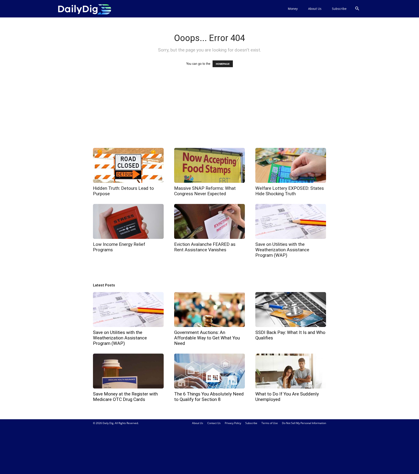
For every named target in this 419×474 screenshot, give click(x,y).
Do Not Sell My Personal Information (304, 423)
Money (293, 9)
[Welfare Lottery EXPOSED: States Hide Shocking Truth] (290, 165)
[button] (357, 9)
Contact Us (214, 423)
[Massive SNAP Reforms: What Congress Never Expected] (209, 165)
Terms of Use (269, 423)
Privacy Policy (233, 423)
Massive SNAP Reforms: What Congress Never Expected (205, 191)
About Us (314, 9)
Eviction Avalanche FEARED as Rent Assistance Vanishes (204, 247)
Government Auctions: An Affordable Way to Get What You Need (207, 338)
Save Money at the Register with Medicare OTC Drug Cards (125, 396)
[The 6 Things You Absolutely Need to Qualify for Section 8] (209, 371)
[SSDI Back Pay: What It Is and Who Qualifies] (290, 309)
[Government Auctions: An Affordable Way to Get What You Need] (209, 309)
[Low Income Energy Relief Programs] (128, 221)
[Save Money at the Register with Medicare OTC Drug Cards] (128, 371)
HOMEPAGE (223, 63)
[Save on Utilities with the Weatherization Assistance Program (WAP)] (290, 221)
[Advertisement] (209, 111)
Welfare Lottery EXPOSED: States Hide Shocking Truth (289, 191)
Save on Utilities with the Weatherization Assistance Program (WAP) (282, 250)
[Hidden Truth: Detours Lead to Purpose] (128, 165)
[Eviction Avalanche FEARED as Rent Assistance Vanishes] (209, 221)
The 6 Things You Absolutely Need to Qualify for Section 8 (209, 396)
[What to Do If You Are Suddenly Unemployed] (290, 371)
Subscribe (339, 9)
